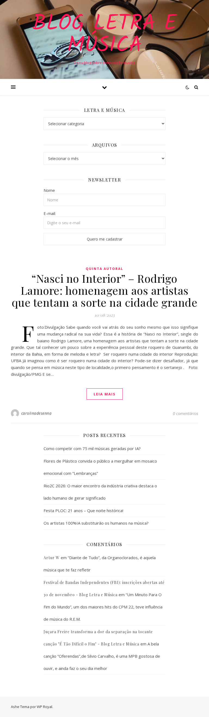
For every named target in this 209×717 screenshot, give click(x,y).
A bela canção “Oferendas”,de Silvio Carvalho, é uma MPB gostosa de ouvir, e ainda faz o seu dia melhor (102, 656)
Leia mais (105, 394)
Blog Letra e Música (104, 35)
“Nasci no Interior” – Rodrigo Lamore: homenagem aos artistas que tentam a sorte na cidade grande (105, 290)
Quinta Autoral (104, 268)
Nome (49, 190)
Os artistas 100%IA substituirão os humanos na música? (96, 523)
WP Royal (44, 706)
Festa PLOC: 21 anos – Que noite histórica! (83, 510)
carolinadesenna (36, 413)
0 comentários (185, 413)
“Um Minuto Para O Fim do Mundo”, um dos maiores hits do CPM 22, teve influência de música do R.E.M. (103, 607)
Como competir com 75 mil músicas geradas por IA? (92, 448)
